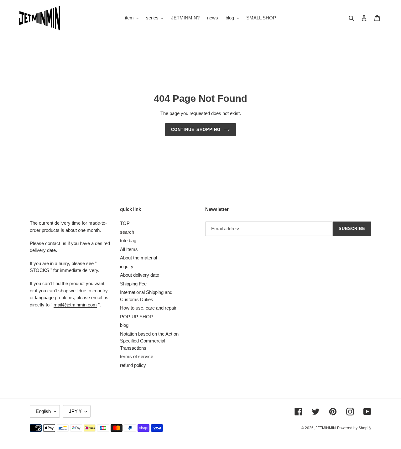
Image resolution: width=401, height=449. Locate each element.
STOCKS (39, 270)
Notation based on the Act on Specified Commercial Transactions (149, 341)
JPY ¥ (75, 411)
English (43, 411)
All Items (129, 249)
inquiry (126, 266)
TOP (125, 223)
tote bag (128, 240)
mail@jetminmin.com (75, 304)
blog (124, 325)
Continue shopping (196, 129)
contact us (55, 243)
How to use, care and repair (148, 308)
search (127, 232)
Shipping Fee (133, 283)
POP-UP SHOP (136, 316)
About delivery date (139, 275)
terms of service (136, 356)
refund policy (133, 365)
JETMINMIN (325, 428)
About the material (138, 257)
